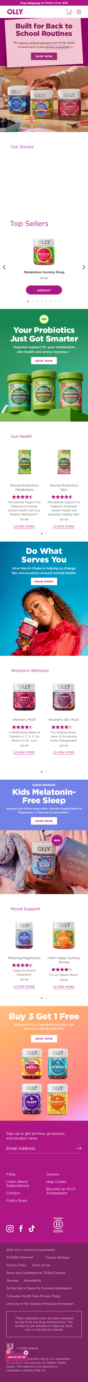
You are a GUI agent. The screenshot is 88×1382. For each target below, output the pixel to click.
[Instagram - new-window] (10, 1228)
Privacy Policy (16, 1265)
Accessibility (32, 1280)
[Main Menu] (79, 12)
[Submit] (79, 1148)
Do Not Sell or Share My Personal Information (39, 1288)
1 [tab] (41, 533)
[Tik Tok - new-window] (32, 1228)
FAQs (10, 1174)
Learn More (24, 526)
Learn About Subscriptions (17, 1184)
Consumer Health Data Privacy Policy (33, 1296)
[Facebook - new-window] (21, 1228)
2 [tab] (46, 533)
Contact (13, 1193)
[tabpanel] (24, 487)
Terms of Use (41, 1265)
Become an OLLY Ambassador (61, 1191)
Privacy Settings (57, 1257)
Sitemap (12, 1280)
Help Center (56, 1182)
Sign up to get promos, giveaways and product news (35, 1136)
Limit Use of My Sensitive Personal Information (39, 1303)
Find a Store (16, 1201)
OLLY (15, 12)
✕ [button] (26, 1352)
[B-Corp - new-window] (58, 1224)
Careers (52, 1174)
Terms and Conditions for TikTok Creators (35, 1273)
